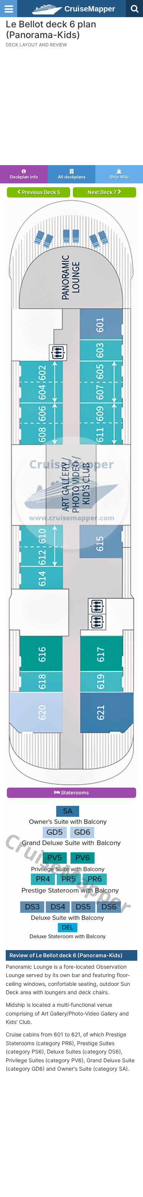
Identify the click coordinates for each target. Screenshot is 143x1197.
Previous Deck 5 (40, 192)
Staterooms (74, 793)
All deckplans (71, 177)
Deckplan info (24, 177)
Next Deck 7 (103, 192)
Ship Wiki (119, 177)
